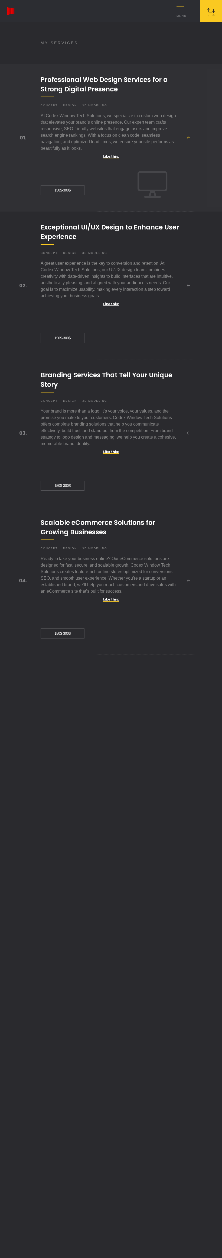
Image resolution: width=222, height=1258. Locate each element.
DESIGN (70, 105)
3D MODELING (94, 105)
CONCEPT (49, 105)
